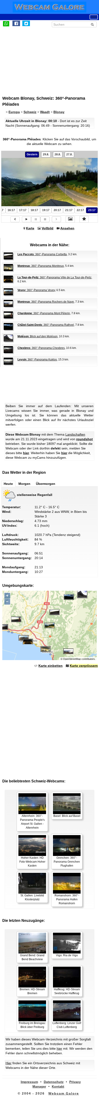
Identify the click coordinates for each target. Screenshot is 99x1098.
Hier (9, 1063)
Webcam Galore (63, 1093)
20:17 (57, 210)
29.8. (46, 154)
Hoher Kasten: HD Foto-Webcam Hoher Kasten (32, 861)
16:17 (11, 210)
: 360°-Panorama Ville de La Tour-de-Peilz (54, 277)
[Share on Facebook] (16, 23)
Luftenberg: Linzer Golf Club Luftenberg (66, 1025)
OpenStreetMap (72, 659)
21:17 (69, 210)
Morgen (24, 484)
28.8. (58, 154)
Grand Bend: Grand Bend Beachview (32, 957)
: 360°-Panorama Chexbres (41, 348)
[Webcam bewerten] (84, 219)
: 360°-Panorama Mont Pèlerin (43, 313)
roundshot (84, 439)
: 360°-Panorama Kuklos (37, 359)
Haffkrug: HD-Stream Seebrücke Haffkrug (67, 991)
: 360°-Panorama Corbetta (42, 254)
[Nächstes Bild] (56, 219)
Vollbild (47, 228)
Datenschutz (54, 1082)
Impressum (29, 1082)
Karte (30, 228)
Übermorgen (45, 484)
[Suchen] (92, 24)
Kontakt (58, 1086)
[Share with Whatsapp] (6, 23)
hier (26, 453)
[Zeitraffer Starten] (26, 219)
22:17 (80, 210)
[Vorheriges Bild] (15, 219)
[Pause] (35, 219)
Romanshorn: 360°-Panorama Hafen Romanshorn (67, 899)
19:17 (46, 210)
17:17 (22, 210)
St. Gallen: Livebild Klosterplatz (32, 897)
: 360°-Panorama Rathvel (45, 324)
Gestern (32, 154)
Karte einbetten (50, 665)
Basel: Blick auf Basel (66, 816)
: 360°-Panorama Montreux (40, 266)
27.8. (69, 154)
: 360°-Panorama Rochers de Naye (45, 301)
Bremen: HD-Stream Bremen (32, 991)
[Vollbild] (70, 219)
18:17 (34, 210)
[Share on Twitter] (26, 23)
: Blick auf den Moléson (37, 336)
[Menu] (94, 17)
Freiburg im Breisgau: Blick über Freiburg (32, 1025)
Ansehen (67, 228)
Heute (8, 484)
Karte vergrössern (84, 665)
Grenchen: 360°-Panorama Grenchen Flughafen (67, 861)
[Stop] (45, 219)
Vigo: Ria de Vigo (67, 955)
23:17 (92, 210)
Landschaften (75, 434)
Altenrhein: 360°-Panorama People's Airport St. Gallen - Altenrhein (32, 821)
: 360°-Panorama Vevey (36, 290)
